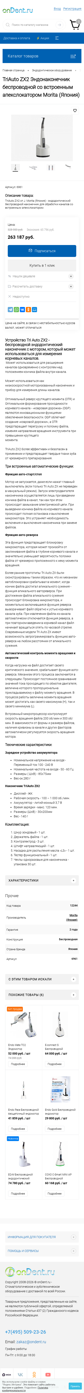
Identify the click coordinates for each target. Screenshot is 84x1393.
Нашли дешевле (24, 276)
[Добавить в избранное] (75, 111)
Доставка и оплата (16, 38)
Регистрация (72, 8)
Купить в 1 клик (42, 265)
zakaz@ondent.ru (31, 1341)
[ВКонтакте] (22, 309)
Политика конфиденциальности (25, 1389)
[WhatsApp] (16, 309)
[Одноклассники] (28, 309)
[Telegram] (10, 309)
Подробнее (18, 1064)
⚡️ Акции (42, 38)
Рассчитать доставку (27, 286)
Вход (57, 8)
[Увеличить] (42, 138)
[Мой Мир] (34, 309)
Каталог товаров (23, 56)
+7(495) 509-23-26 (25, 1332)
